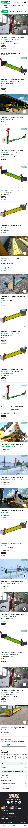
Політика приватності (8, 813)
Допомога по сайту (14, 799)
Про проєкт (4, 810)
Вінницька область (13, 777)
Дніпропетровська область (13, 783)
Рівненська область (13, 775)
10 (26, 758)
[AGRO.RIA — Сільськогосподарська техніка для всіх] (6, 2)
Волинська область (13, 780)
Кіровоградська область (13, 786)
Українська (23, 822)
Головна (2, 827)
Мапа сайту (4, 819)
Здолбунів (13, 767)
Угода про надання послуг (9, 816)
